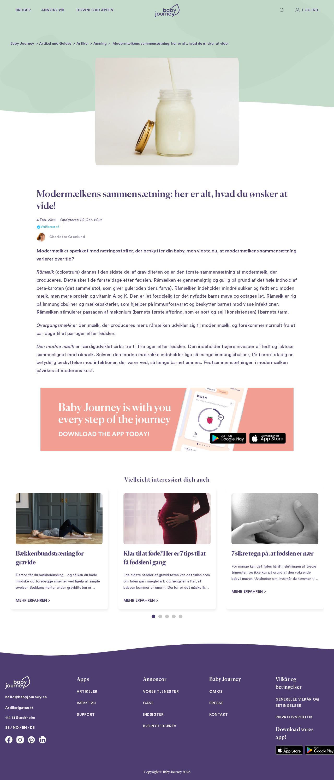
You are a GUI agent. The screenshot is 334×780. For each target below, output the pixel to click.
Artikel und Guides (55, 43)
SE (7, 728)
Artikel (82, 43)
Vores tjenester (161, 692)
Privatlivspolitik (294, 717)
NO (16, 728)
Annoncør (52, 10)
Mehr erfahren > (140, 601)
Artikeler (87, 692)
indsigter (153, 715)
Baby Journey (22, 43)
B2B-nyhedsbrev (159, 726)
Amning (100, 43)
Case (148, 703)
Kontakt (218, 715)
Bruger (23, 10)
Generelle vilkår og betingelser (297, 703)
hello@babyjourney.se (26, 697)
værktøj (86, 703)
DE (32, 728)
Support (86, 715)
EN (24, 728)
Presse (216, 703)
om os (216, 692)
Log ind (310, 10)
